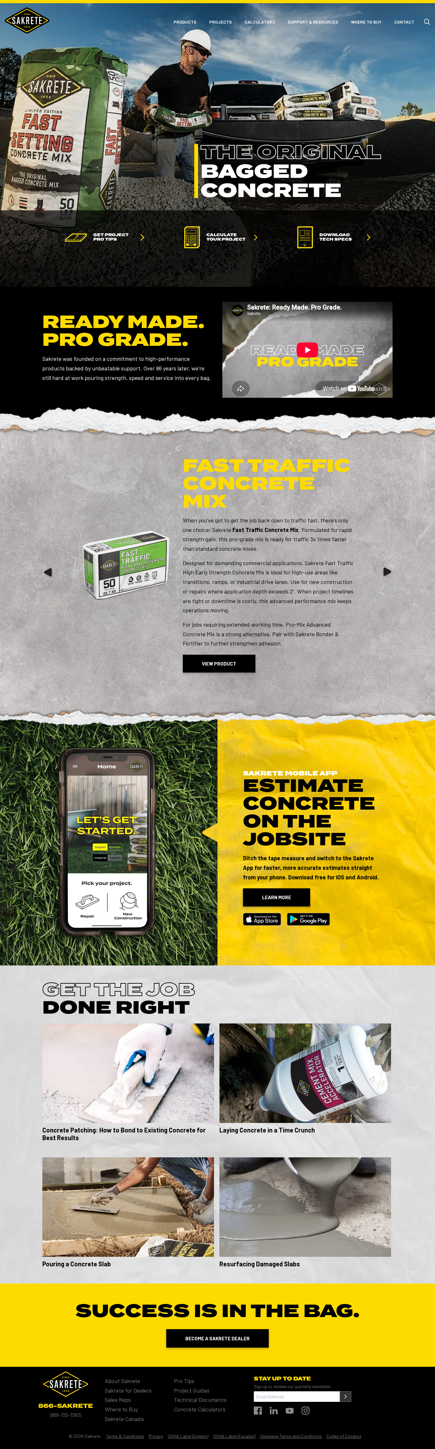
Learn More (276, 897)
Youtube (290, 1411)
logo (65, 1384)
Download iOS (262, 919)
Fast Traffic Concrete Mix (266, 484)
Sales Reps (118, 1399)
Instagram (306, 1411)
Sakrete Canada (124, 1418)
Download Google (308, 919)
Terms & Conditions (125, 1436)
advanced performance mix (302, 600)
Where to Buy (366, 22)
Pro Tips (184, 1380)
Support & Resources (313, 22)
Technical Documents (200, 1399)
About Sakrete (122, 1380)
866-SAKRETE (65, 1406)
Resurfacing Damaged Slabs (259, 1264)
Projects (220, 22)
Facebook (258, 1411)
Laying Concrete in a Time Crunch (267, 1130)
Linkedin (274, 1411)
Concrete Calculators (199, 1409)
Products (185, 22)
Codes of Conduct (343, 1436)
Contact (404, 22)
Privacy (156, 1436)
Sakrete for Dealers (128, 1390)
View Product (219, 663)
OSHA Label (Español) (234, 1436)
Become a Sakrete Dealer (217, 1338)
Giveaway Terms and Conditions (291, 1436)
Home (27, 20)
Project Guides (192, 1390)
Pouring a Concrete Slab (76, 1264)
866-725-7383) (66, 1415)
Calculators (260, 22)
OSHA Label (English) (188, 1436)
